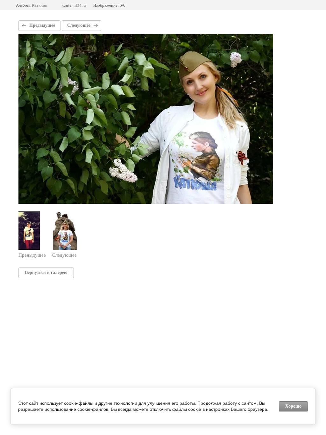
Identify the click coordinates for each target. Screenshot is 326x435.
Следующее (78, 25)
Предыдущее (42, 25)
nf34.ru (80, 5)
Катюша (39, 5)
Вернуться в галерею (46, 272)
